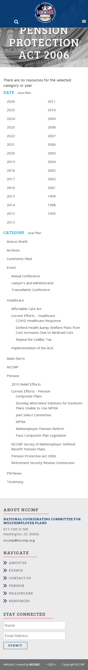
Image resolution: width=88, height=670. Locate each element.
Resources (19, 600)
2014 (11, 205)
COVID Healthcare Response (38, 320)
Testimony (15, 481)
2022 (11, 136)
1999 (52, 196)
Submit (15, 645)
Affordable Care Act (26, 308)
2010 (52, 110)
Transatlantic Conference (30, 289)
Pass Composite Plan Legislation (41, 435)
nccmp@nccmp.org (19, 540)
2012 (11, 222)
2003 (52, 170)
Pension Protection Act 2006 (33, 456)
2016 (11, 187)
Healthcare (15, 300)
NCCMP (13, 367)
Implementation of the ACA (32, 348)
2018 (11, 170)
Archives (13, 250)
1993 (52, 213)
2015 (11, 196)
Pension (13, 375)
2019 (11, 161)
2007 (52, 136)
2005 (52, 153)
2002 (52, 179)
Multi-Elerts (16, 358)
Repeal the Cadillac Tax (34, 339)
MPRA (20, 421)
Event (11, 267)
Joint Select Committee (33, 415)
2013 (11, 213)
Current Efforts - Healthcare (33, 315)
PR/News (14, 473)
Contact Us (20, 577)
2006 (52, 144)
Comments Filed (19, 258)
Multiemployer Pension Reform (40, 428)
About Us (17, 562)
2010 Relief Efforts (26, 384)
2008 (52, 127)
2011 (52, 101)
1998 (52, 205)
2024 (11, 118)
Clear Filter (24, 93)
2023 (11, 127)
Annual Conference (25, 276)
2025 (11, 110)
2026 (11, 101)
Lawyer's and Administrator (32, 283)
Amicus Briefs (17, 241)
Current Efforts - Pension (30, 391)
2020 (11, 153)
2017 (11, 179)
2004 (52, 161)
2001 (52, 187)
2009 (52, 118)
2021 (11, 144)
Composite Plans (29, 396)
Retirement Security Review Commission (42, 462)
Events (16, 570)
